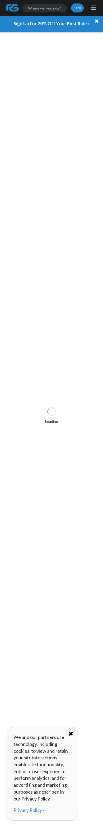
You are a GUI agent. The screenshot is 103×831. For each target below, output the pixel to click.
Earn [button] (77, 8)
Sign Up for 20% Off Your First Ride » (51, 23)
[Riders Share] (13, 8)
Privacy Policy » (29, 810)
